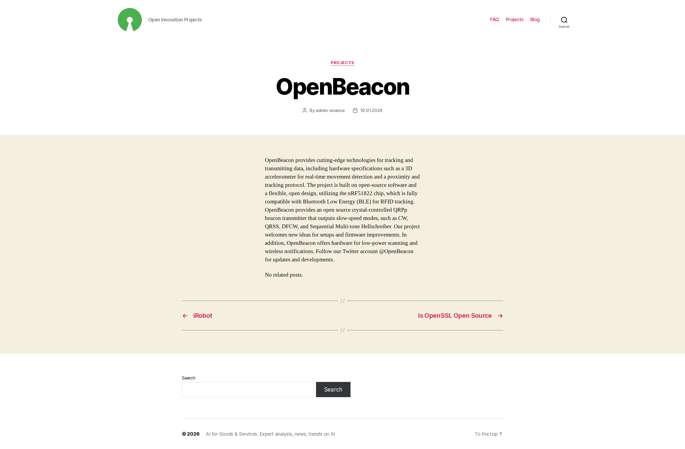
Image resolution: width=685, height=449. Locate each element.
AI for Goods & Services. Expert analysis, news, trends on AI (270, 434)
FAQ (494, 19)
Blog (535, 19)
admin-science (330, 110)
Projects (515, 19)
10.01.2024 (371, 110)
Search (188, 378)
